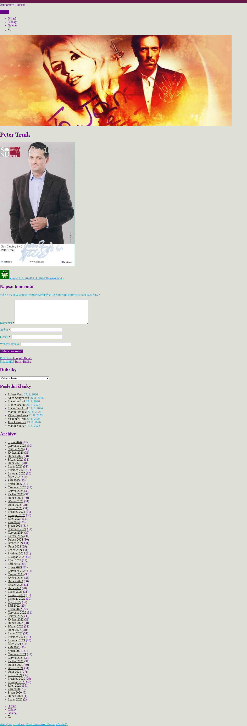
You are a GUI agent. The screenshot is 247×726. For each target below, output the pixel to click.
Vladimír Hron (17, 418)
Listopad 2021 (16, 640)
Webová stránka (9, 344)
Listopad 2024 (16, 515)
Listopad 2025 (16, 473)
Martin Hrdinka (17, 411)
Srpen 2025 (15, 483)
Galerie (12, 25)
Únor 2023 (14, 588)
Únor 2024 (14, 546)
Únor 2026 (14, 463)
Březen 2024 (15, 543)
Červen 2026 (16, 449)
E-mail (5, 336)
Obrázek (50, 278)
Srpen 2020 (15, 692)
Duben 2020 (15, 696)
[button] (10, 30)
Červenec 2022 (17, 612)
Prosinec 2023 (16, 553)
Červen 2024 (16, 532)
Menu (5, 11)
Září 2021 (14, 647)
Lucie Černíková (18, 408)
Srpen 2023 (15, 567)
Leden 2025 (15, 508)
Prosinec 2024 (16, 511)
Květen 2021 (16, 661)
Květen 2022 (16, 619)
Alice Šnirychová (18, 398)
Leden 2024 (15, 550)
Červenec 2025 (17, 487)
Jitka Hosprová (17, 422)
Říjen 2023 (14, 560)
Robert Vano (15, 394)
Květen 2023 (16, 577)
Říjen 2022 (14, 602)
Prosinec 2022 (16, 595)
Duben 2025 (15, 497)
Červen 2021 (16, 657)
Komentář (7, 323)
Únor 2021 (14, 671)
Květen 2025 (16, 494)
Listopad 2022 (16, 598)
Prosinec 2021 (16, 636)
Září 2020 (14, 689)
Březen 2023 (15, 584)
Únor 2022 (14, 630)
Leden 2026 (15, 466)
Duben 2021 (15, 664)
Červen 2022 (16, 616)
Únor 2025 (14, 504)
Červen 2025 (16, 490)
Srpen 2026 (15, 442)
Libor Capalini (16, 404)
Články (12, 22)
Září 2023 (14, 563)
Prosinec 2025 (16, 470)
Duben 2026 (15, 456)
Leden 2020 (15, 699)
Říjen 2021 (14, 643)
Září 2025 (14, 480)
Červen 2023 (16, 574)
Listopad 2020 (16, 682)
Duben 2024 (15, 539)
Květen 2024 (16, 536)
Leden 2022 (15, 633)
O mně (12, 18)
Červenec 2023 (17, 570)
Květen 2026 (16, 452)
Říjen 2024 (14, 518)
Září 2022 (14, 605)
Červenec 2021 (17, 654)
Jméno (5, 329)
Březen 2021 (15, 668)
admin (13, 278)
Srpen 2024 (15, 525)
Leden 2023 (15, 591)
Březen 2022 (15, 626)
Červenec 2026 (17, 445)
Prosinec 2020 (16, 678)
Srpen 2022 (15, 609)
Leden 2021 (15, 675)
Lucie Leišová (16, 401)
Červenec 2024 (17, 529)
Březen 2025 (15, 501)
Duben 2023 (15, 581)
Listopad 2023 (16, 557)
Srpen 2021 (15, 650)
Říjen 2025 (14, 477)
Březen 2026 (15, 459)
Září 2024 (14, 522)
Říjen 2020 (14, 685)
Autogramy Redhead (12, 4)
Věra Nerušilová (18, 415)
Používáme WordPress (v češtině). (47, 724)
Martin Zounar (16, 425)
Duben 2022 (15, 623)
